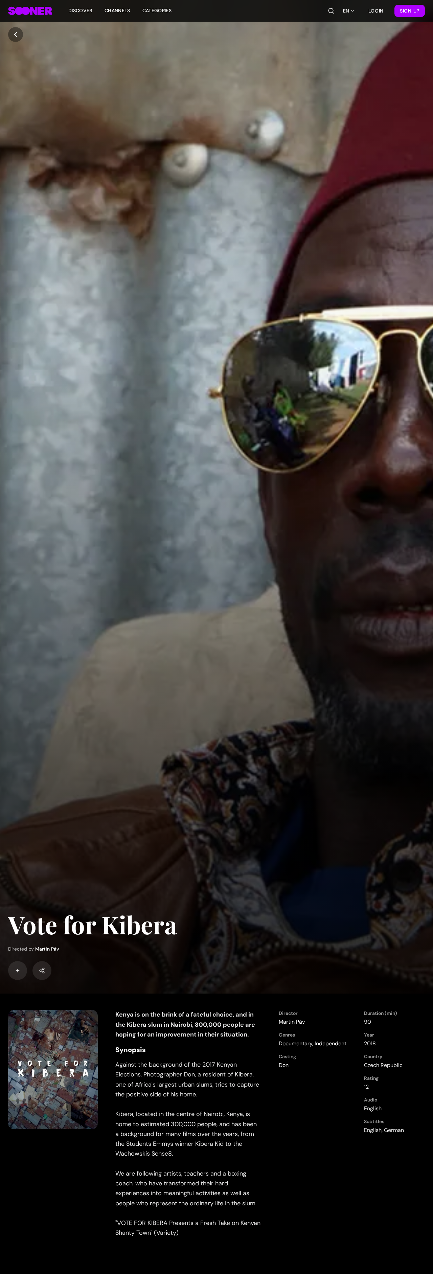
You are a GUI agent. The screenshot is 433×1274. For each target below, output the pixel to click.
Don (284, 1065)
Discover (80, 10)
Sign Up (409, 11)
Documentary (295, 1043)
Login (376, 11)
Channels (117, 10)
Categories (157, 10)
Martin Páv (47, 949)
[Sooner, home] (30, 11)
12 (366, 1086)
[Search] (331, 10)
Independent (330, 1043)
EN (346, 11)
